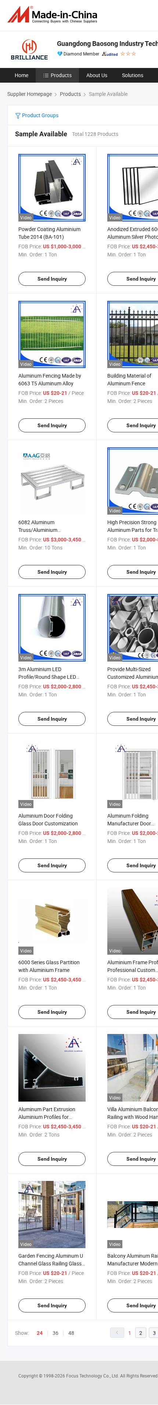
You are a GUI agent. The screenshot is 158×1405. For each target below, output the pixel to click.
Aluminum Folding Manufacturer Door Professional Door (129, 823)
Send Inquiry (52, 279)
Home (21, 75)
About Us (96, 75)
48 (71, 1332)
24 (40, 1333)
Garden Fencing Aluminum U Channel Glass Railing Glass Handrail (50, 1263)
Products (61, 75)
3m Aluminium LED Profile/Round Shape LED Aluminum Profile (47, 677)
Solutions (132, 75)
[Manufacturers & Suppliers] (53, 14)
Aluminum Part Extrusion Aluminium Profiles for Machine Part (46, 1117)
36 (55, 1332)
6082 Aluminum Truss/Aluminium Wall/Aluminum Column (45, 530)
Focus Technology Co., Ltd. (93, 1376)
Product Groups (39, 115)
